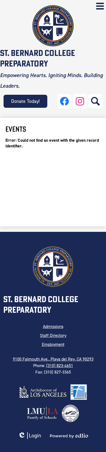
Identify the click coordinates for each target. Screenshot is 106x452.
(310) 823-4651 (59, 365)
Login (29, 435)
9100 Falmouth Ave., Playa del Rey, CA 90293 (53, 359)
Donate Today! (25, 101)
